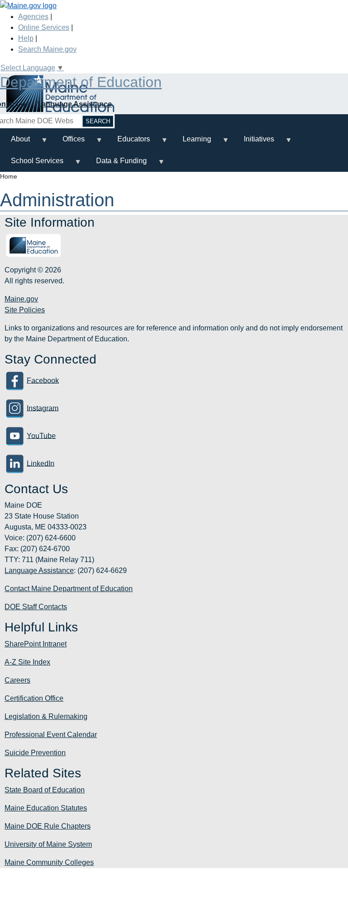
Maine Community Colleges (49, 862)
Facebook (43, 380)
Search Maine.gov (47, 49)
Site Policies (25, 310)
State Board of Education (45, 790)
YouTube (41, 435)
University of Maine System (48, 844)
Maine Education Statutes (46, 808)
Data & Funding (116, 164)
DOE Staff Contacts (36, 607)
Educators (128, 142)
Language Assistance (74, 104)
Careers (17, 680)
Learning (191, 142)
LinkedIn (40, 463)
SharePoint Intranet (36, 644)
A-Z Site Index (27, 662)
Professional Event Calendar (51, 734)
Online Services (43, 27)
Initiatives (253, 142)
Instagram (42, 408)
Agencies (33, 16)
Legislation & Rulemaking (46, 716)
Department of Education (81, 82)
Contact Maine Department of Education (69, 588)
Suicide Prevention (35, 753)
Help (26, 38)
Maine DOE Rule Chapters (48, 826)
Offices (68, 142)
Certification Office (34, 698)
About (15, 142)
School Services (31, 164)
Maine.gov (21, 299)
